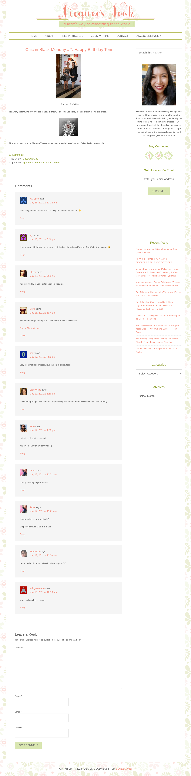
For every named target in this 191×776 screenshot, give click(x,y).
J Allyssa (34, 198)
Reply (22, 218)
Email (18, 712)
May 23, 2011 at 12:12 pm (43, 202)
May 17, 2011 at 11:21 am (43, 511)
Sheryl (33, 272)
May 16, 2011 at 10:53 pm (43, 592)
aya (31, 235)
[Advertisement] (159, 217)
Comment (20, 647)
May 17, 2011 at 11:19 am (43, 555)
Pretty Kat (35, 551)
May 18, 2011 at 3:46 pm (42, 239)
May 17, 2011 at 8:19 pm (42, 393)
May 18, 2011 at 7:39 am (42, 276)
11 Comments (16, 155)
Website (19, 727)
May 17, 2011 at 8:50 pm (42, 357)
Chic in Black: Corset (30, 328)
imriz (32, 353)
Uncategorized (30, 158)
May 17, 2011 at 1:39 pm (42, 430)
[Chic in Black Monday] (68, 135)
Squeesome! (124, 768)
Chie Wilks (35, 390)
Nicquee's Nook (95, 14)
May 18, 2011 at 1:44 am (42, 312)
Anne (32, 470)
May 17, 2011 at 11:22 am (43, 474)
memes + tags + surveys (47, 162)
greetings (28, 162)
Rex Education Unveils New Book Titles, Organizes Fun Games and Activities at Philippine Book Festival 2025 (154, 305)
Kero (32, 426)
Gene (32, 309)
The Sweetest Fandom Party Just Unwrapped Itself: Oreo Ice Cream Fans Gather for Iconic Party (157, 328)
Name (18, 696)
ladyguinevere (37, 588)
